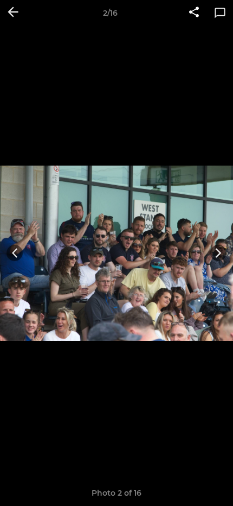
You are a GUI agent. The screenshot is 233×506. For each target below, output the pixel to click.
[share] (193, 13)
